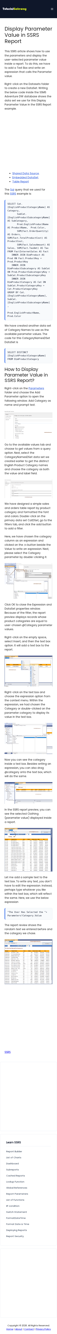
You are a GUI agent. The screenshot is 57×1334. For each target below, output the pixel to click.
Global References (16, 1187)
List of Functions (15, 1199)
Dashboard (12, 1163)
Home (9, 1329)
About (18, 1329)
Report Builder (14, 1151)
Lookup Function (15, 1181)
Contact (29, 1329)
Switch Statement (16, 1212)
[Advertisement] (28, 143)
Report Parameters (17, 1193)
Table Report (20, 181)
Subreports (12, 1169)
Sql (12, 189)
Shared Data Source (25, 173)
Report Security (15, 1236)
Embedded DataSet (25, 177)
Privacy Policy (43, 1329)
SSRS (13, 194)
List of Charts (13, 1157)
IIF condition (12, 1205)
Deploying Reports (16, 1230)
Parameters (36, 388)
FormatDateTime (16, 1218)
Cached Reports (15, 1175)
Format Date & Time (17, 1224)
